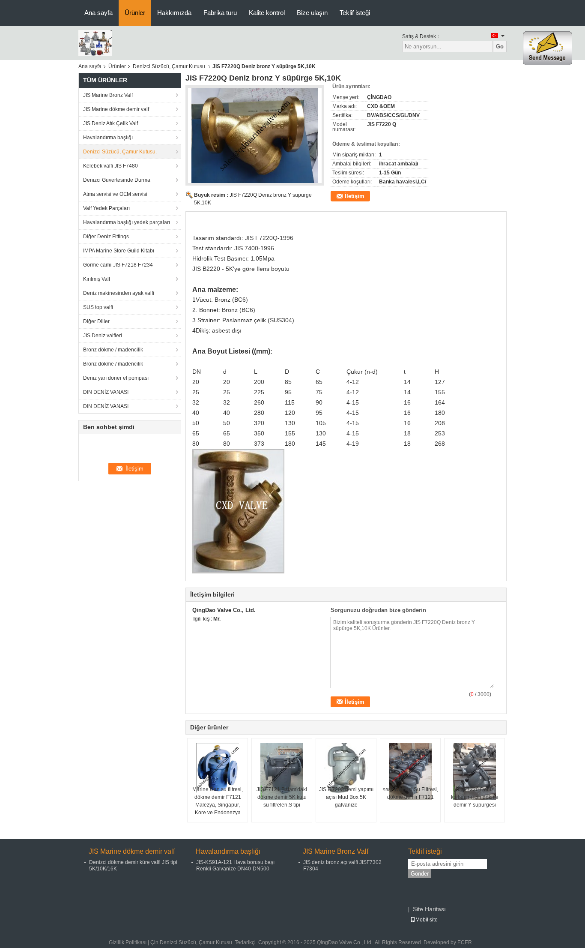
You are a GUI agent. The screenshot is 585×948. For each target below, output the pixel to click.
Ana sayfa (98, 12)
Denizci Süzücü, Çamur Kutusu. (169, 66)
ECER (464, 942)
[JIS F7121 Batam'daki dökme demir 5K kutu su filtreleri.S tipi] (282, 771)
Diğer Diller (96, 321)
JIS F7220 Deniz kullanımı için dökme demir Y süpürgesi (474, 797)
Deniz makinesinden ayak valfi (118, 293)
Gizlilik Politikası (127, 942)
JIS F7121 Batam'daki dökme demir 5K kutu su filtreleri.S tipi (282, 797)
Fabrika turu (220, 12)
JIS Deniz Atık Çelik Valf (110, 123)
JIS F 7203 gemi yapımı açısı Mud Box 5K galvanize (346, 797)
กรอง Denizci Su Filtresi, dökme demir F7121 (410, 793)
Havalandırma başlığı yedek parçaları (126, 222)
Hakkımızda (174, 12)
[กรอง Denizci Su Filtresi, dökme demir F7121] (410, 771)
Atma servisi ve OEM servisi (115, 194)
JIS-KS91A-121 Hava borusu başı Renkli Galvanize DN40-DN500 (235, 865)
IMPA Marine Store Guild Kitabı (118, 251)
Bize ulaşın (312, 12)
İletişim (354, 196)
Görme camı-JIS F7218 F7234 (118, 265)
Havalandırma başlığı (108, 138)
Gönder (420, 873)
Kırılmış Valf (96, 279)
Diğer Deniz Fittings (106, 237)
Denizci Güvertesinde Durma (116, 180)
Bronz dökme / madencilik (113, 350)
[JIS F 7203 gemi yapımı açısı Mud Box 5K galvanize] (346, 768)
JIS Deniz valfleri (102, 336)
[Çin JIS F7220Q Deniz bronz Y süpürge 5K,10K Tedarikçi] (255, 135)
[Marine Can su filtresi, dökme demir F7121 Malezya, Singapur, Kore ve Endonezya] (218, 767)
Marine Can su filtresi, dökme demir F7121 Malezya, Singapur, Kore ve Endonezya (217, 801)
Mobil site (426, 920)
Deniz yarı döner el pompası (116, 378)
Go (500, 46)
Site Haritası (429, 909)
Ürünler (135, 12)
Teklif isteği (355, 12)
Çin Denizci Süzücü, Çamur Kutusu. (191, 942)
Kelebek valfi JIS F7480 (110, 166)
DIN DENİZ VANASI (105, 392)
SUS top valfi (98, 307)
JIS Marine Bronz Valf (108, 95)
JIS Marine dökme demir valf (116, 109)
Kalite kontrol (267, 12)
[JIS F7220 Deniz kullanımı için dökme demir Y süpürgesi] (474, 771)
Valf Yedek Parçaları (106, 208)
